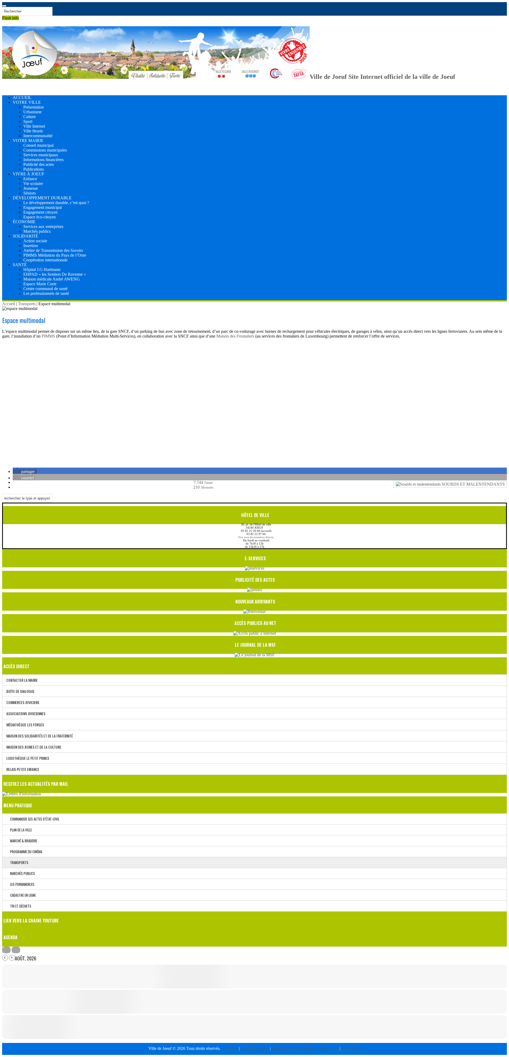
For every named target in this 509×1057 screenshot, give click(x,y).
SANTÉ (20, 264)
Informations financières (43, 159)
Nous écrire (351, 1048)
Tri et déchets (19, 906)
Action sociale (35, 241)
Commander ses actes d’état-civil (33, 819)
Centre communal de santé (45, 288)
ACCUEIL (22, 97)
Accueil (8, 303)
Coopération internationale (45, 260)
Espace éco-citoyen (39, 217)
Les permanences (21, 884)
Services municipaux (40, 155)
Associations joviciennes (25, 713)
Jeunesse (30, 188)
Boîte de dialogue (20, 691)
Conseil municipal (38, 145)
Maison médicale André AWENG (51, 279)
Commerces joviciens (22, 702)
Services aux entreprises (43, 226)
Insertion (30, 245)
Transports (27, 303)
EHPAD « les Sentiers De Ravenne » (54, 274)
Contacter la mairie (22, 680)
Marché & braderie (22, 840)
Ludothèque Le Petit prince (27, 758)
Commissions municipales (45, 150)
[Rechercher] (4, 6)
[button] (25, 471)
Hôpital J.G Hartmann (41, 269)
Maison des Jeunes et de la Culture (33, 747)
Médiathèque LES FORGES (25, 724)
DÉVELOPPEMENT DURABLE (42, 198)
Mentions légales (255, 1048)
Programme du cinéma (25, 851)
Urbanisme (32, 112)
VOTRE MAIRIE (28, 140)
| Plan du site (328, 1048)
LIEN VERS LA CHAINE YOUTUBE (31, 920)
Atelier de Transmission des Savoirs (53, 250)
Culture (29, 116)
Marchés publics (37, 231)
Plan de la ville (20, 829)
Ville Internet (34, 126)
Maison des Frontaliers (235, 336)
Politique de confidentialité (294, 1048)
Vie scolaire (33, 183)
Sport (27, 121)
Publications (33, 169)
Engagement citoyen (40, 212)
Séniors (29, 193)
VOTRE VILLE (27, 102)
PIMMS (48, 336)
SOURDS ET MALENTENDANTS (473, 484)
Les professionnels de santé (46, 293)
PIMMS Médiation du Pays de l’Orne (54, 255)
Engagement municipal (42, 207)
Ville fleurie (33, 131)
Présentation (33, 107)
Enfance (30, 178)
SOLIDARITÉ (25, 236)
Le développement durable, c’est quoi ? (56, 202)
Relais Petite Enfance (22, 769)
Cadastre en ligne (22, 895)
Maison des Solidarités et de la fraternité (39, 736)
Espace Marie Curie (39, 284)
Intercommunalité (37, 135)
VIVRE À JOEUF (28, 174)
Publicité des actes (38, 164)
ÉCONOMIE (24, 221)
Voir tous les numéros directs (255, 537)
